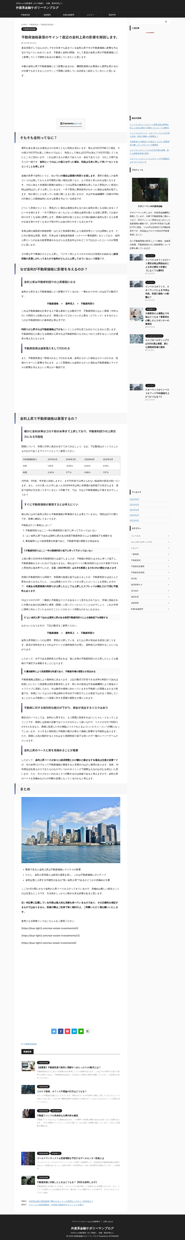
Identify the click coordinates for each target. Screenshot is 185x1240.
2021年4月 (134, 510)
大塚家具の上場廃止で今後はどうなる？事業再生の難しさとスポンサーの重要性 (150, 143)
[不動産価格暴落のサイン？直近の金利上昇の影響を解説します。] (74, 1031)
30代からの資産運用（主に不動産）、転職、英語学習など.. (92, 1233)
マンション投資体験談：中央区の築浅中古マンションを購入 (56, 1204)
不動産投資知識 (30, 1044)
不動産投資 (25, 15)
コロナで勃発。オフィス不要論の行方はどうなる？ (62, 1091)
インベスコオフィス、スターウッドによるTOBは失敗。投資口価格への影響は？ (150, 134)
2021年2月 (134, 520)
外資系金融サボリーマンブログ (37, 7)
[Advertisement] (70, 99)
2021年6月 (134, 499)
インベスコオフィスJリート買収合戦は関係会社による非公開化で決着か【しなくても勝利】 (150, 126)
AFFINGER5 (114, 1236)
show (78, 123)
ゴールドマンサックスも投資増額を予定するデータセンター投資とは (70, 1158)
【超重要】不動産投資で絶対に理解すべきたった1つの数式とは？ (69, 1067)
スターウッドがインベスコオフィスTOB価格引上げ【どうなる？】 (150, 160)
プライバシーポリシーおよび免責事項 (86, 1221)
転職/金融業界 (68, 15)
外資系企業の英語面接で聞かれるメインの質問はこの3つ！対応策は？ (61, 1201)
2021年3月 (134, 515)
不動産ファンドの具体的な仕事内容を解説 (57, 1115)
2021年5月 (134, 504)
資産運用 (47, 15)
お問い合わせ (108, 1221)
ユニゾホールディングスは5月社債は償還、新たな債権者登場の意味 (149, 151)
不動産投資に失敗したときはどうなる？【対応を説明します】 (67, 1182)
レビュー (90, 15)
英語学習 (112, 15)
